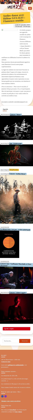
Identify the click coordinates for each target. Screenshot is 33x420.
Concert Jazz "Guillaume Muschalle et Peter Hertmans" (15, 264)
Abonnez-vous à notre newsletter (11, 401)
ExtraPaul (13, 409)
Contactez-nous (5, 361)
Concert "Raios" (15, 115)
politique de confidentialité (16, 365)
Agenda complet (9, 328)
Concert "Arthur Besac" (17, 174)
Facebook (2, 396)
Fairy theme (18, 412)
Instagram (5, 396)
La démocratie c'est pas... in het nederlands (15, 229)
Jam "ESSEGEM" (15, 144)
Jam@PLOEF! (13, 170)
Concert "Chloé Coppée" (17, 293)
